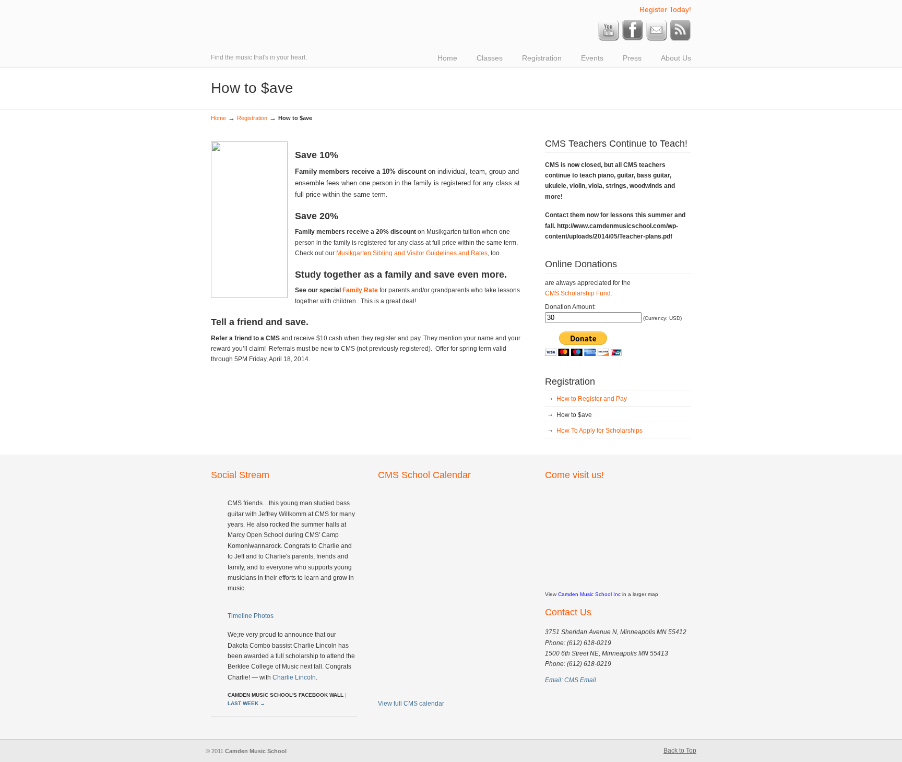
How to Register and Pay (591, 398)
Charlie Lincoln (294, 677)
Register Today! (665, 9)
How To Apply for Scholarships (599, 430)
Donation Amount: (570, 307)
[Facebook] (632, 38)
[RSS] (680, 38)
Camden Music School (357, 8)
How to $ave (574, 415)
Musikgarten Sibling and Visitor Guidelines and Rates (412, 253)
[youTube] (608, 38)
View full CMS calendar (411, 703)
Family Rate (360, 290)
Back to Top (679, 750)
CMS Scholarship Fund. (578, 293)
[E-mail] (656, 38)
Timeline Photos (251, 616)
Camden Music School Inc (589, 594)
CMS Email (580, 680)
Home (218, 118)
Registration (252, 118)
